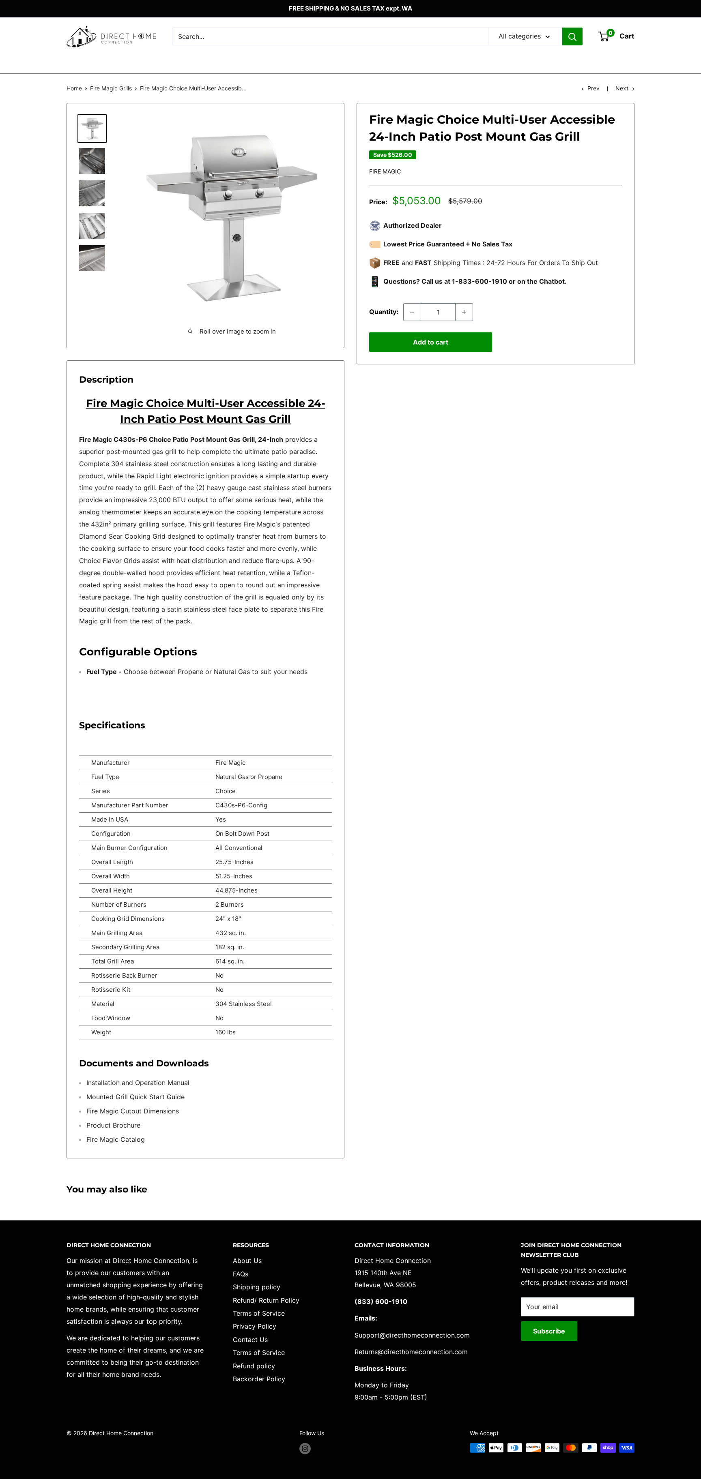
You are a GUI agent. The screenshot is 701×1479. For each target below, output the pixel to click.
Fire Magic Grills (111, 88)
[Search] (572, 36)
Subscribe (549, 1331)
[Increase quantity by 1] (464, 312)
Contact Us (250, 1340)
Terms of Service (259, 1313)
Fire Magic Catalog (115, 1139)
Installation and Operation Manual (137, 1083)
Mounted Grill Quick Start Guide (135, 1097)
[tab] (205, 684)
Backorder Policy (259, 1379)
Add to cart (430, 342)
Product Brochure (113, 1125)
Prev (593, 88)
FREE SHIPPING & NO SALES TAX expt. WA (350, 8)
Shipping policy (256, 1287)
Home (74, 88)
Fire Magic (385, 171)
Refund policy (254, 1366)
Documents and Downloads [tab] (144, 1063)
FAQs (240, 1274)
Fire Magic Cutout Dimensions (132, 1111)
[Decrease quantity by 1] (412, 312)
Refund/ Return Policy (266, 1300)
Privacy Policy (254, 1326)
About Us (247, 1260)
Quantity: (383, 312)
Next (621, 88)
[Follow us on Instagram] (305, 1448)
